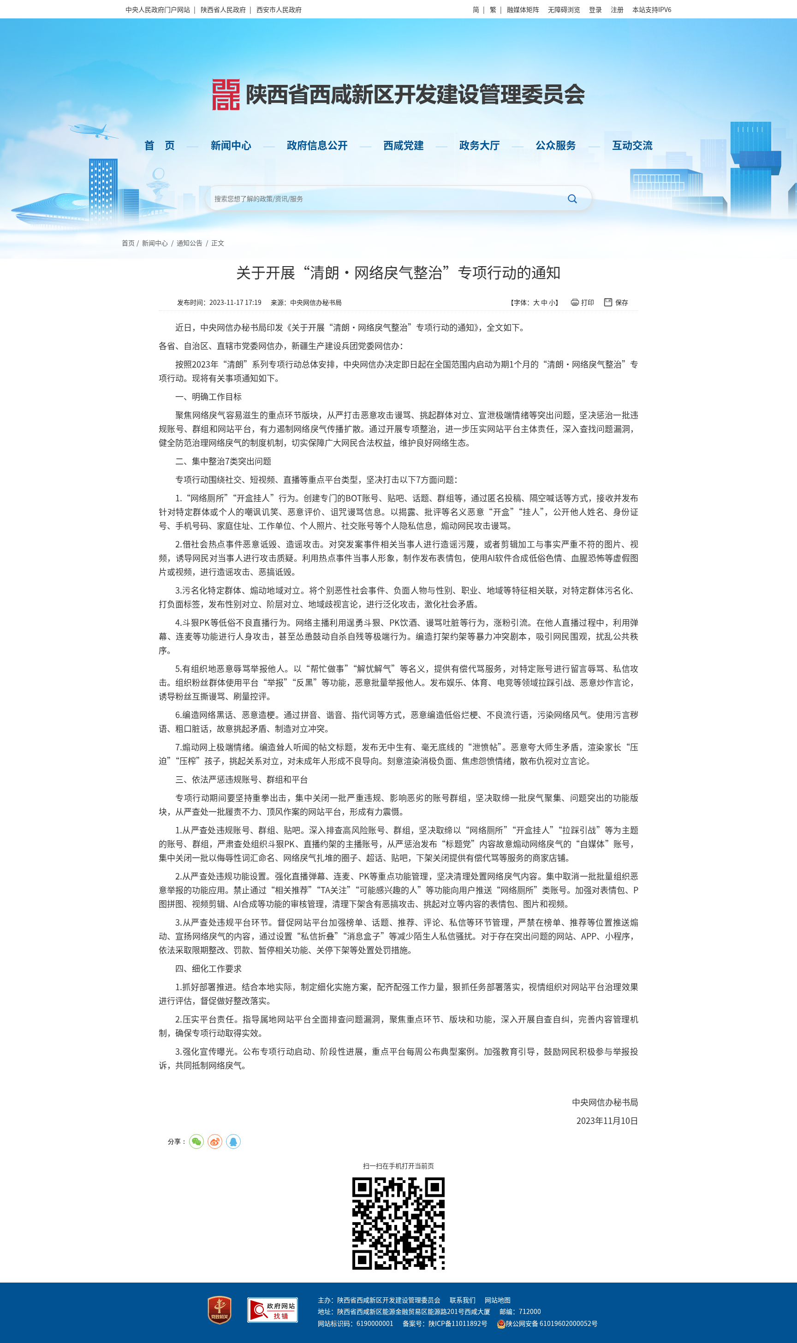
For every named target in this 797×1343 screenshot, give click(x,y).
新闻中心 (155, 242)
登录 (595, 9)
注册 (617, 9)
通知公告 (189, 242)
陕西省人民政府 (223, 9)
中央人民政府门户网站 (157, 9)
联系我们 (463, 1299)
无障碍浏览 (564, 9)
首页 (128, 242)
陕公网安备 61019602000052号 (552, 1323)
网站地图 (498, 1299)
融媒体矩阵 (523, 9)
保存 (621, 302)
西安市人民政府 (279, 9)
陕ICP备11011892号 (458, 1323)
